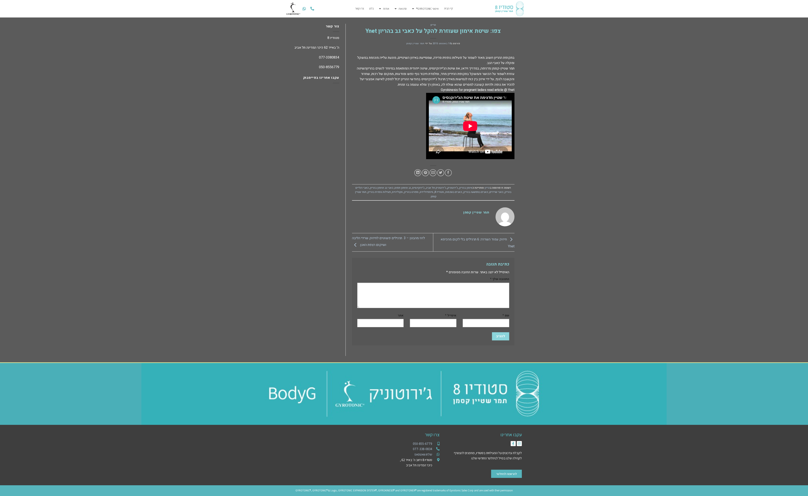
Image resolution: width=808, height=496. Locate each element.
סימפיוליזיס (426, 192)
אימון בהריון (465, 188)
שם (505, 315)
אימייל (450, 315)
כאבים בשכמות (453, 192)
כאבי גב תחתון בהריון (381, 188)
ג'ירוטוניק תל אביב (436, 188)
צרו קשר (359, 8)
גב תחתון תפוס (403, 188)
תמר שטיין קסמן (415, 43)
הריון (433, 25)
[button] (312, 8)
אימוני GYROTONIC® (427, 9)
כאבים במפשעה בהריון (475, 192)
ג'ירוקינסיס (418, 188)
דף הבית (448, 8)
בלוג (371, 8)
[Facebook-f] (513, 443)
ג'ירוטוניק (452, 188)
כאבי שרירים (496, 192)
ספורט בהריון (411, 192)
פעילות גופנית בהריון (379, 192)
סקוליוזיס (397, 192)
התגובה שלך (499, 279)
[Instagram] (519, 443)
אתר (401, 315)
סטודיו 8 (439, 192)
